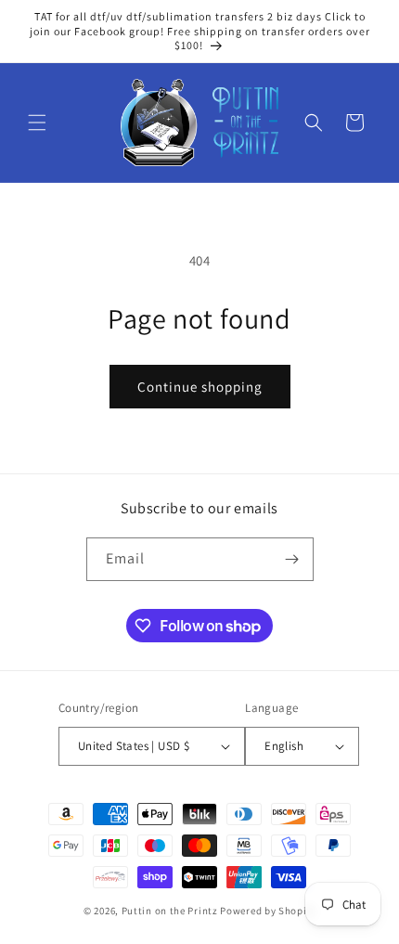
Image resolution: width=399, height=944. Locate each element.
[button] (37, 122)
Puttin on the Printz (170, 910)
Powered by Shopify (267, 910)
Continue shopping (200, 386)
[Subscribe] (292, 559)
